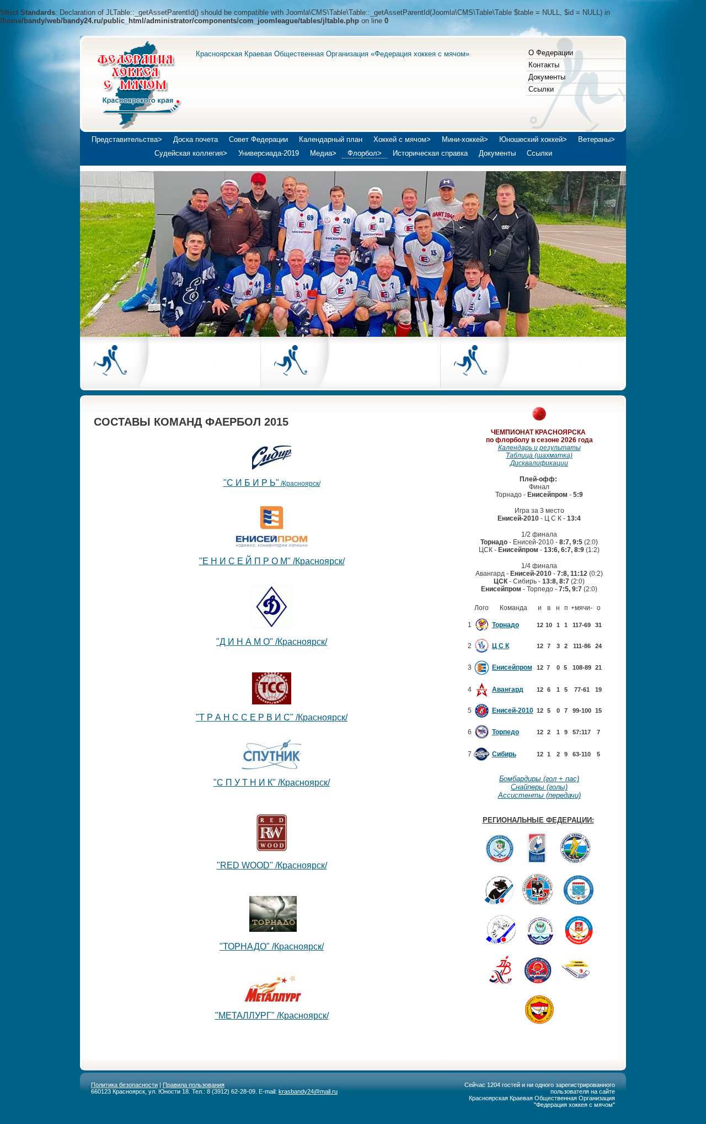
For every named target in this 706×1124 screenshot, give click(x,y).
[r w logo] (271, 849)
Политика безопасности (124, 1084)
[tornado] (273, 929)
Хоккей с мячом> (402, 139)
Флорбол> (364, 153)
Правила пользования (193, 1084)
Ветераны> (596, 139)
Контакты (543, 65)
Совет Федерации (258, 139)
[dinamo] (271, 625)
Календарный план (330, 139)
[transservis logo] (271, 701)
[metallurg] (273, 1006)
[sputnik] (271, 766)
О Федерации (550, 53)
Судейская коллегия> (190, 153)
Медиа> (323, 153)
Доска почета (195, 139)
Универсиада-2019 (268, 153)
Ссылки (541, 89)
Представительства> (127, 139)
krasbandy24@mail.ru (308, 1091)
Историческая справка (430, 153)
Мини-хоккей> (465, 139)
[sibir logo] (271, 466)
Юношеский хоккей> (533, 139)
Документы (546, 77)
